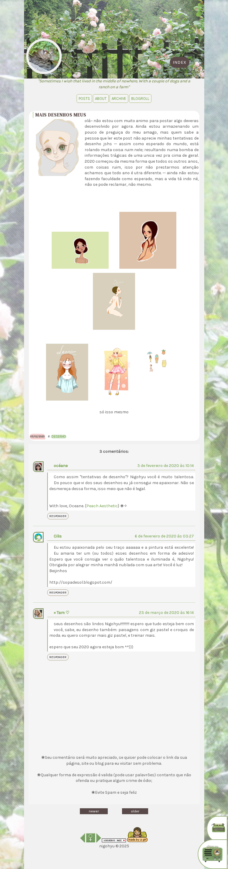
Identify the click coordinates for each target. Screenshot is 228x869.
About (101, 98)
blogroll (140, 98)
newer (94, 811)
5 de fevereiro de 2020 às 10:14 (165, 465)
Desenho (59, 436)
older (135, 811)
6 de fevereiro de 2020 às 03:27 (164, 536)
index (179, 62)
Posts (84, 98)
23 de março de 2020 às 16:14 (166, 612)
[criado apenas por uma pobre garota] (137, 841)
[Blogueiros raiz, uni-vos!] (114, 841)
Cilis (58, 536)
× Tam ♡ (61, 612)
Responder (57, 516)
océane (61, 465)
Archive (119, 98)
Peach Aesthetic (102, 505)
